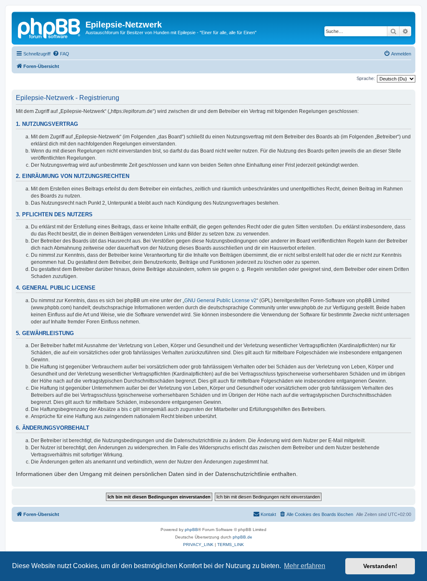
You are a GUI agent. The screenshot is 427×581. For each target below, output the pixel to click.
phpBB (191, 529)
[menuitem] (61, 54)
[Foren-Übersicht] (49, 27)
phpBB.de (242, 537)
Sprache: (366, 78)
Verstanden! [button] (380, 566)
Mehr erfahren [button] (304, 565)
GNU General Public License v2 (220, 300)
